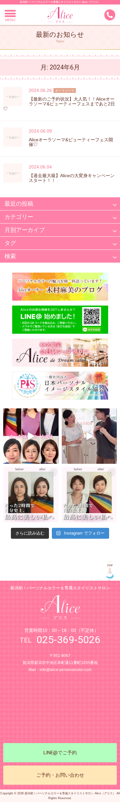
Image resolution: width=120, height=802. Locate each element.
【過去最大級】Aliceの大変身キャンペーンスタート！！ (72, 178)
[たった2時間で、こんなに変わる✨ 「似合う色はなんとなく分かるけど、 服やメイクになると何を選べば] (31, 436)
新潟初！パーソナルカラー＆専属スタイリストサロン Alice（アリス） (60, 2)
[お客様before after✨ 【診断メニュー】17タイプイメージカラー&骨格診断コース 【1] (31, 494)
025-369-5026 (68, 639)
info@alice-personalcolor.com (66, 669)
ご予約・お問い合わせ (60, 775)
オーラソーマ (64, 90)
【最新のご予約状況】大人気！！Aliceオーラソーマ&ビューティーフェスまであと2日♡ (59, 103)
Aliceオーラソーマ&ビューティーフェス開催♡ (71, 142)
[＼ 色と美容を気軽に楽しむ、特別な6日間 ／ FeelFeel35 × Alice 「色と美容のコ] (89, 436)
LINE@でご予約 (60, 753)
